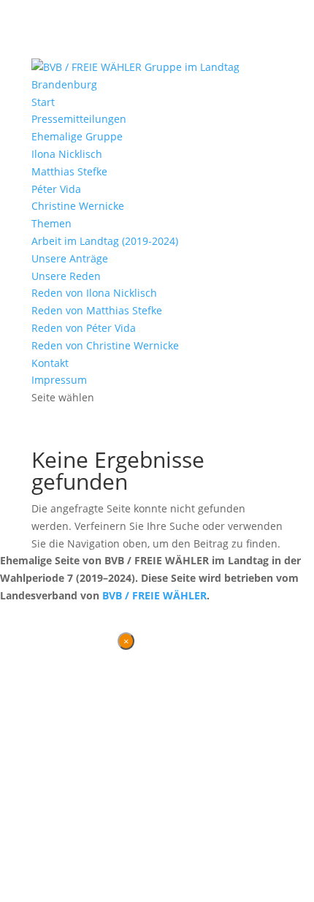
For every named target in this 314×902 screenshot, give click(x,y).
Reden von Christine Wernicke (105, 345)
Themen (51, 223)
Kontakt (50, 363)
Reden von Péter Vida (83, 328)
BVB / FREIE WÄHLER (154, 595)
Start (43, 102)
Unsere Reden (66, 276)
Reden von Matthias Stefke (96, 310)
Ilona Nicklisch (66, 154)
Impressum (59, 380)
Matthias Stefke (69, 171)
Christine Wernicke (77, 206)
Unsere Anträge (69, 258)
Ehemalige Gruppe (77, 136)
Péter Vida (56, 189)
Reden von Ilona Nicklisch (94, 293)
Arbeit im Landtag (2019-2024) (104, 241)
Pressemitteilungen (78, 119)
